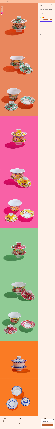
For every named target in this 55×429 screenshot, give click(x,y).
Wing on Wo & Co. (6, 426)
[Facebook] (20, 423)
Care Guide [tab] (41, 30)
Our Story (4, 420)
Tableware (41, 4)
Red (43, 17)
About (7, 1)
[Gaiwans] (2, 7)
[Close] (53, 419)
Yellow (42, 17)
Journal (5, 1)
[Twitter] (19, 423)
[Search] (51, 1)
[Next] (1, 14)
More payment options (46, 22)
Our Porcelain (4, 421)
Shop (2, 1)
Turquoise (40, 17)
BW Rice (44, 17)
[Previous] (1, 5)
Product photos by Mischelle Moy (16, 426)
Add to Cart (48, 19)
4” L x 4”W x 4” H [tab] (41, 34)
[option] (2, 7)
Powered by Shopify (10, 426)
